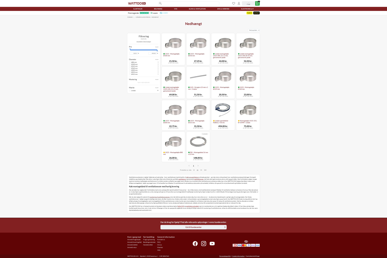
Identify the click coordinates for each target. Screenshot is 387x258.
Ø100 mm (134, 64)
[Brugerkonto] (239, 3)
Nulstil (156, 46)
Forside (130, 17)
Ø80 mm (134, 62)
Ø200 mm (134, 70)
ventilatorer (182, 179)
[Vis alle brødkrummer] (161, 17)
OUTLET (256, 13)
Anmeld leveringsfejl (134, 242)
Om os (159, 245)
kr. (138, 53)
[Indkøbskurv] (251, 3)
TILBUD (249, 13)
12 (194, 170)
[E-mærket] (163, 13)
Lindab (133, 90)
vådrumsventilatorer (192, 177)
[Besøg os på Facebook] (195, 243)
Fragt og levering (149, 239)
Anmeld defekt (132, 245)
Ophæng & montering (143, 17)
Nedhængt (155, 17)
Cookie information (238, 256)
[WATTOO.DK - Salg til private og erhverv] (137, 3)
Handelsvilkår (148, 245)
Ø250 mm (134, 72)
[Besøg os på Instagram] (203, 243)
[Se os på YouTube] (212, 243)
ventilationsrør (199, 179)
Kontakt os (161, 239)
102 (205, 170)
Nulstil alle (143, 39)
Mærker (160, 247)
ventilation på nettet (192, 206)
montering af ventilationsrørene (160, 197)
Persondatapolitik (225, 256)
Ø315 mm (134, 74)
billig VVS (181, 206)
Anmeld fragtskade (134, 239)
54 (201, 170)
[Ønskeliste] (233, 3)
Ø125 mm (134, 66)
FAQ (158, 242)
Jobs (158, 250)
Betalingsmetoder (149, 242)
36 (197, 170)
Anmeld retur (132, 247)
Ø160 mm (134, 68)
